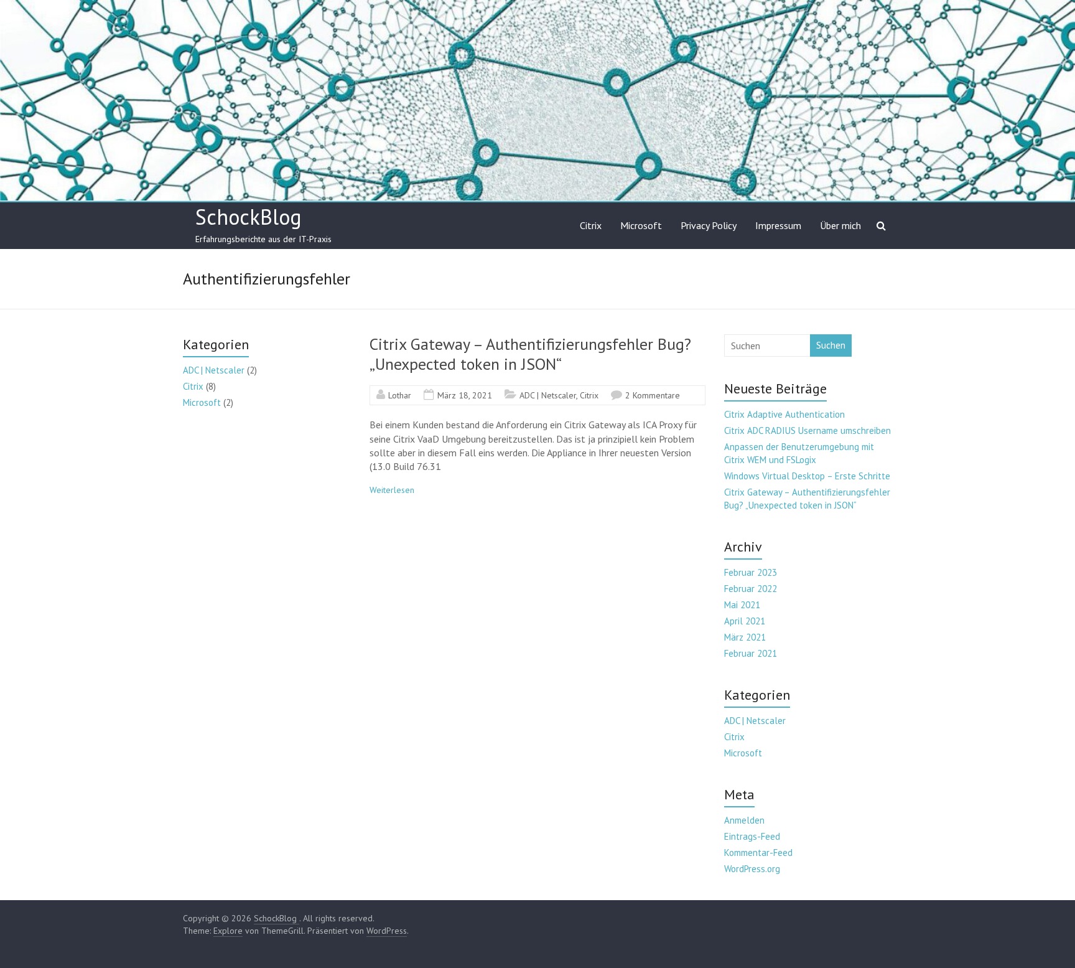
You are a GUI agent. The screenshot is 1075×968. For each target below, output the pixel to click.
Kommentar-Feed (758, 852)
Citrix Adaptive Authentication (784, 414)
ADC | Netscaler (547, 395)
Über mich (840, 225)
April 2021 (744, 621)
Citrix (591, 225)
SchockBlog (248, 216)
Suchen (830, 345)
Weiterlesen (392, 490)
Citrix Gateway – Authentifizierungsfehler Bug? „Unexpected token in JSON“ (530, 354)
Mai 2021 (742, 605)
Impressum (778, 225)
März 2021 (745, 637)
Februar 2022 (750, 588)
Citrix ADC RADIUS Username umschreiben (807, 430)
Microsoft (641, 225)
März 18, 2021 (464, 395)
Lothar (399, 395)
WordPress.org (752, 869)
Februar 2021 (750, 653)
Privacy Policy (709, 225)
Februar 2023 (750, 572)
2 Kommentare (652, 395)
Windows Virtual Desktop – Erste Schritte (807, 476)
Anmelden (744, 820)
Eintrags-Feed (752, 836)
